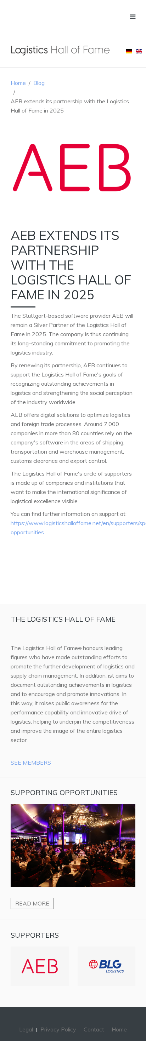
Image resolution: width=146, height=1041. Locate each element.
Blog (39, 82)
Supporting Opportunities (64, 792)
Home (18, 82)
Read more (32, 903)
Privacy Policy (58, 1019)
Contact (94, 1019)
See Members (31, 762)
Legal (26, 1019)
